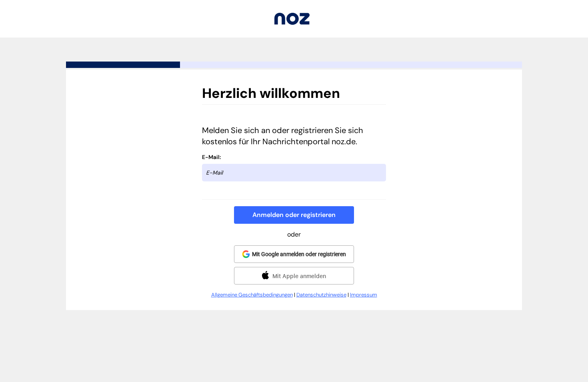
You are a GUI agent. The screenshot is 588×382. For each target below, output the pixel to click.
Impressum (363, 294)
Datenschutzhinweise (321, 294)
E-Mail (211, 157)
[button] (294, 215)
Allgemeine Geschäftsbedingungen (252, 294)
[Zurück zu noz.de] (292, 22)
